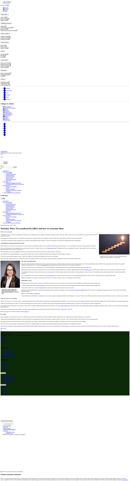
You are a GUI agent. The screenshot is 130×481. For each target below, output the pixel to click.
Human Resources (5, 64)
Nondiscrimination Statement (6, 420)
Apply (4, 362)
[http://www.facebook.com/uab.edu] (3, 339)
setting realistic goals (65, 305)
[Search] (2, 154)
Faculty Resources (5, 66)
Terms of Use (6, 428)
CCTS (2, 76)
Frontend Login (9, 433)
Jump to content (6, 2)
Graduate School (5, 36)
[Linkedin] (4, 134)
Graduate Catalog (5, 38)
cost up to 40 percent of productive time (79, 290)
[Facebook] (4, 124)
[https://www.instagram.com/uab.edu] (3, 341)
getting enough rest (90, 305)
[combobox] (7, 167)
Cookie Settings (8, 423)
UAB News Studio (7, 352)
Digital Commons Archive (8, 357)
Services (3, 45)
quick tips (27, 311)
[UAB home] (65, 150)
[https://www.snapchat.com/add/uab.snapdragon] (3, 340)
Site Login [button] (5, 431)
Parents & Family (4, 42)
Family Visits (4, 48)
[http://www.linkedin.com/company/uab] (3, 345)
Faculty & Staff (4, 60)
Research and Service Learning (8, 30)
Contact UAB (7, 425)
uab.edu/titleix (125, 479)
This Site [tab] (5, 162)
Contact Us (3, 336)
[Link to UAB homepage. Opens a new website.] (12, 398)
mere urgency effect (52, 248)
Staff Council (4, 67)
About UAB (3, 384)
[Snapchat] (4, 132)
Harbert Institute (5, 74)
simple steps (37, 293)
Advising (3, 26)
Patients (3, 79)
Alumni (2, 51)
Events (2, 57)
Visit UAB (3, 17)
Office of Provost (5, 63)
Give (4, 365)
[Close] (8, 5)
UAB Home (6, 355)
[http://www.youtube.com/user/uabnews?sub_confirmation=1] (3, 342)
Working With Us (7, 185)
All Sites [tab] (5, 163)
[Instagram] (4, 128)
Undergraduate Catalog (6, 27)
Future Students (4, 14)
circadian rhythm (51, 275)
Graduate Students (5, 33)
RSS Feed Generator (7, 353)
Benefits (3, 55)
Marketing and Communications (10, 354)
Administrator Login (10, 432)
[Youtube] (4, 130)
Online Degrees (4, 39)
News (4, 366)
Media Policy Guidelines (8, 350)
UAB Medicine (4, 82)
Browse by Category (7, 172)
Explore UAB (3, 151)
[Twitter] (4, 126)
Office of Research (5, 73)
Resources (3, 46)
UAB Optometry (5, 85)
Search (2, 165)
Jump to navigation (7, 1)
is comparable (44, 265)
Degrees (5, 363)
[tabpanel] (65, 166)
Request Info (4, 20)
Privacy (5, 427)
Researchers (3, 70)
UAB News (3, 153)
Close (2, 198)
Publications (5, 181)
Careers (4, 368)
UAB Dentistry (4, 83)
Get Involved (4, 54)
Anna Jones (9, 231)
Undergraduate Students (6, 23)
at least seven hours (88, 269)
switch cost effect (40, 285)
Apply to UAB (4, 18)
